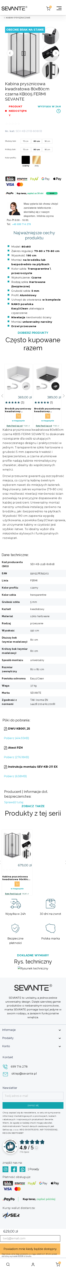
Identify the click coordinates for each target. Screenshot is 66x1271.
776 (24, 1152)
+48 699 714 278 (21, 224)
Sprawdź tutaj (13, 802)
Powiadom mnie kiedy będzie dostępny (30, 1249)
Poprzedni (10, 53)
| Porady (33, 1169)
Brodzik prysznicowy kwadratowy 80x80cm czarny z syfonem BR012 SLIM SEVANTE (47, 410)
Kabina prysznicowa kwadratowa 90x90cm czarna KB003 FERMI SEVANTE (16, 878)
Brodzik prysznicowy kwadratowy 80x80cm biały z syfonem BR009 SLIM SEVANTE (18, 410)
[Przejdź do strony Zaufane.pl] (10, 1146)
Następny (55, 53)
